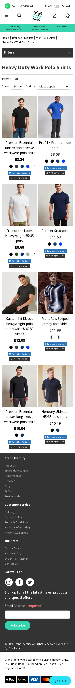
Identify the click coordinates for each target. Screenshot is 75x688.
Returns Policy (13, 517)
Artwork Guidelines (16, 532)
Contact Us (11, 563)
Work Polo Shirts (45, 38)
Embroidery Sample (17, 470)
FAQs (8, 491)
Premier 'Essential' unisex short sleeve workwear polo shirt (19, 147)
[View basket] (68, 16)
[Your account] (55, 16)
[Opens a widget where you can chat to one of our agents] (60, 681)
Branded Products (22, 38)
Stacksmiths (16, 648)
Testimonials (12, 496)
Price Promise (13, 476)
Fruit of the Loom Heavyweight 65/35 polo (19, 235)
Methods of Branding (17, 527)
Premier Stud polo (55, 230)
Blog (7, 486)
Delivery (10, 512)
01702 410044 (63, 29)
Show (5, 86)
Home (5, 38)
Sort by (30, 86)
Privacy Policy (13, 553)
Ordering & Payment (17, 558)
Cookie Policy (13, 548)
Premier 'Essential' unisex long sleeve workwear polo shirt (19, 416)
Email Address (23, 606)
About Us (10, 465)
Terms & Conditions (16, 522)
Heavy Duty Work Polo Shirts (18, 42)
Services (10, 481)
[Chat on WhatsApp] (7, 6)
